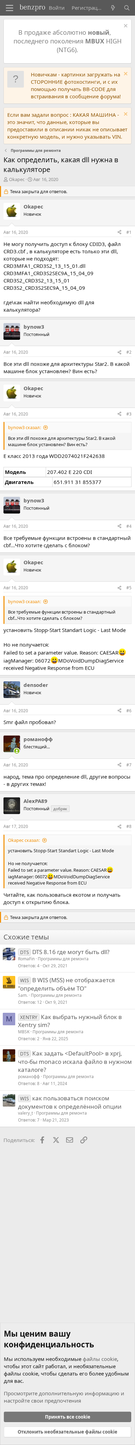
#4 (129, 526)
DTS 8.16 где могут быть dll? (70, 952)
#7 (129, 765)
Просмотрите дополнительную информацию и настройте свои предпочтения (64, 1397)
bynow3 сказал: (24, 427)
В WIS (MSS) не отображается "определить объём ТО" (66, 984)
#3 (129, 414)
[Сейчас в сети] (17, 751)
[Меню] (9, 8)
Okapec (17, 179)
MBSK (23, 1032)
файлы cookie (100, 1358)
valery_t (25, 1113)
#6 (129, 711)
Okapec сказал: (24, 840)
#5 (129, 588)
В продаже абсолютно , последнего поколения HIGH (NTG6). (68, 41)
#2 (129, 352)
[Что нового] (113, 7)
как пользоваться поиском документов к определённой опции (70, 1102)
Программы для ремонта (63, 959)
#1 (129, 232)
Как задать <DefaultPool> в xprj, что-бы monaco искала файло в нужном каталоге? (75, 1061)
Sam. (23, 995)
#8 (129, 826)
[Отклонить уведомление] (125, 26)
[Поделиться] (119, 233)
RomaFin (26, 959)
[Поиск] (127, 7)
